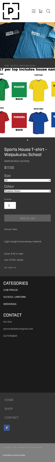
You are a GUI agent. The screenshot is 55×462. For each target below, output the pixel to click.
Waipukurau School (27, 65)
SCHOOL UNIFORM (14, 297)
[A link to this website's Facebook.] (7, 428)
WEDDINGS (9, 304)
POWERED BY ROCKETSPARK (14, 455)
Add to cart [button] (27, 218)
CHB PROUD (10, 290)
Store (6, 65)
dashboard (22, 447)
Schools (14, 65)
